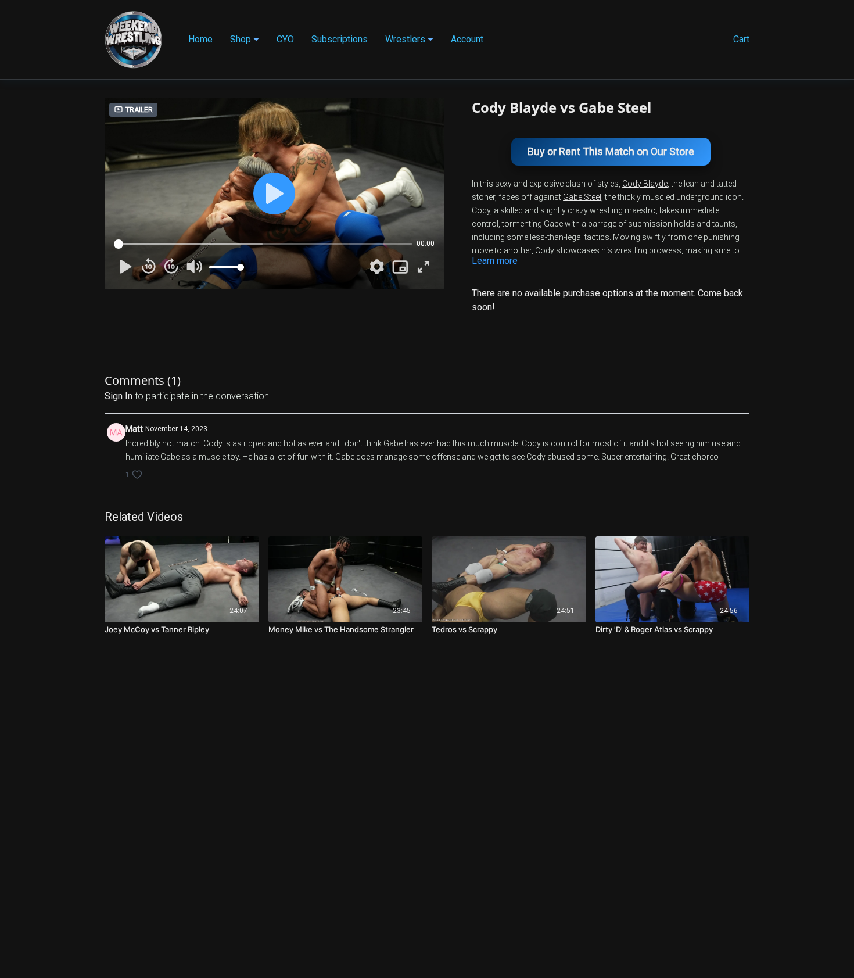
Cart (741, 39)
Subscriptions (339, 39)
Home (200, 39)
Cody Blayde (645, 183)
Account (467, 39)
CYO (285, 39)
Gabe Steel (582, 197)
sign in (118, 396)
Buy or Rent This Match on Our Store (611, 151)
